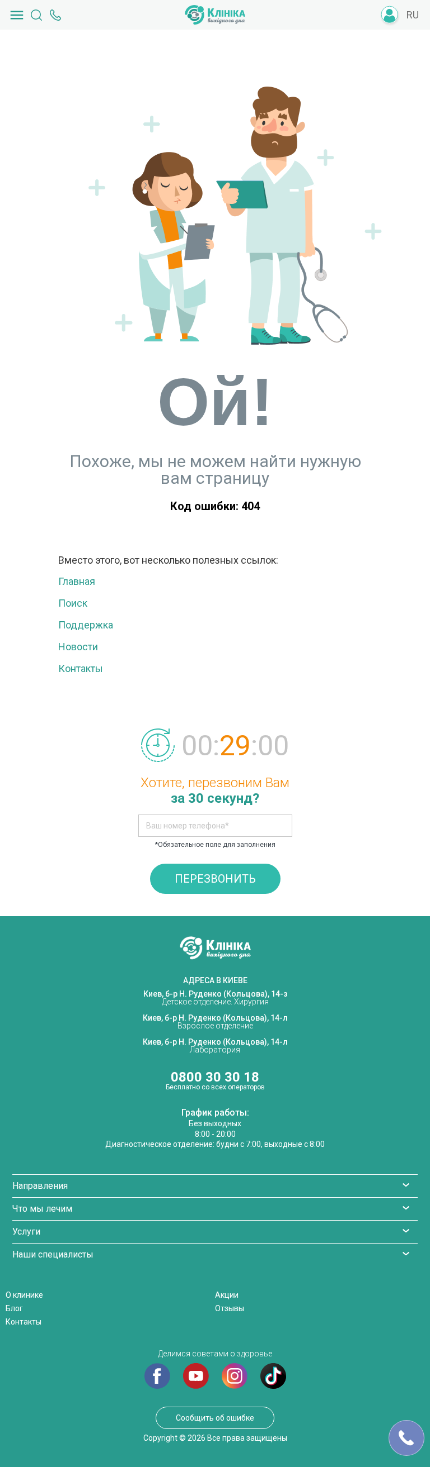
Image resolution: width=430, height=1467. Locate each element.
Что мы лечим (42, 1208)
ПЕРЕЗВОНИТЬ (215, 878)
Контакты (80, 668)
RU (412, 15)
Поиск (72, 603)
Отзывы (229, 1308)
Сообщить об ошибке (215, 1417)
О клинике (24, 1294)
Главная (76, 581)
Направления (40, 1185)
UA (414, 32)
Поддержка (85, 625)
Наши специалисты (53, 1254)
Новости (78, 646)
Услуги (26, 1231)
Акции (227, 1294)
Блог (14, 1308)
